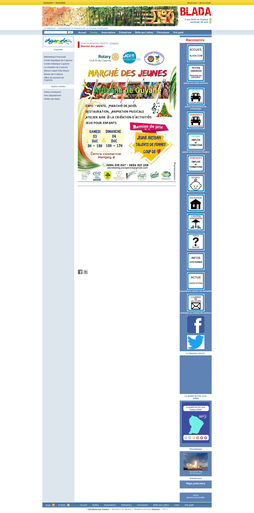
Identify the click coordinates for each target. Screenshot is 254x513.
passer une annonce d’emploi (195, 152)
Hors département (52, 95)
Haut (48, 505)
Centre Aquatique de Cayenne (58, 60)
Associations (108, 32)
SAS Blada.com (94, 509)
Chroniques (163, 32)
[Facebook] (80, 272)
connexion (48, 3)
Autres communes (52, 92)
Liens (176, 505)
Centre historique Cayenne (56, 64)
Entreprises (125, 32)
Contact (105, 509)
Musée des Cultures (53, 74)
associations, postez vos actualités (196, 291)
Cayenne (114, 43)
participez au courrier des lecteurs (195, 313)
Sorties (94, 32)
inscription (60, 3)
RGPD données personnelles (195, 496)
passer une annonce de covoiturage (195, 108)
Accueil (82, 32)
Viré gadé (178, 32)
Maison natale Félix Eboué (56, 71)
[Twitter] (85, 272)
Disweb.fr (156, 509)
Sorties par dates (52, 99)
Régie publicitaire (195, 483)
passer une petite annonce (196, 83)
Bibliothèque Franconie (55, 57)
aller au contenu (205, 2)
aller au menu (192, 2)
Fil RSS (61, 505)
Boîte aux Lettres (144, 32)
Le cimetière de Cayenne (56, 67)
